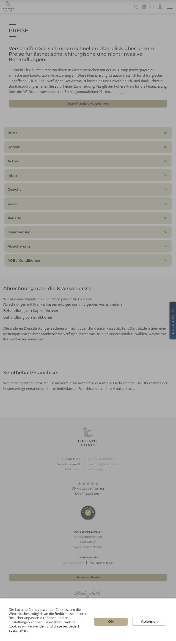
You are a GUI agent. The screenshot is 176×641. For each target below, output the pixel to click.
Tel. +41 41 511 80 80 (101, 459)
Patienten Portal (88, 577)
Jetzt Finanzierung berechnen (88, 103)
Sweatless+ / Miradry (88, 547)
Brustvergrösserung (88, 537)
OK (111, 621)
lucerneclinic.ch (72, 562)
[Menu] (170, 7)
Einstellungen (19, 622)
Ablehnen (149, 621)
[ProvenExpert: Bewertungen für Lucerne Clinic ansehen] (88, 512)
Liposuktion (88, 542)
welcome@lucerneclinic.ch (106, 464)
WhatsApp (96, 469)
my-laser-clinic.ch (102, 562)
